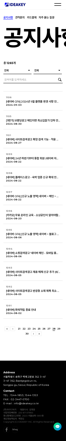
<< (7, 329)
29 (58, 328)
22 (24, 328)
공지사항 (8, 17)
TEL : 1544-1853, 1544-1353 (20, 395)
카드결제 (32, 17)
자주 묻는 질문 (46, 17)
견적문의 (20, 17)
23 (29, 328)
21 (19, 328)
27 (48, 328)
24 (34, 328)
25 (39, 328)
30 (27, 333)
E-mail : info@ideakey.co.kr (21, 403)
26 (43, 328)
